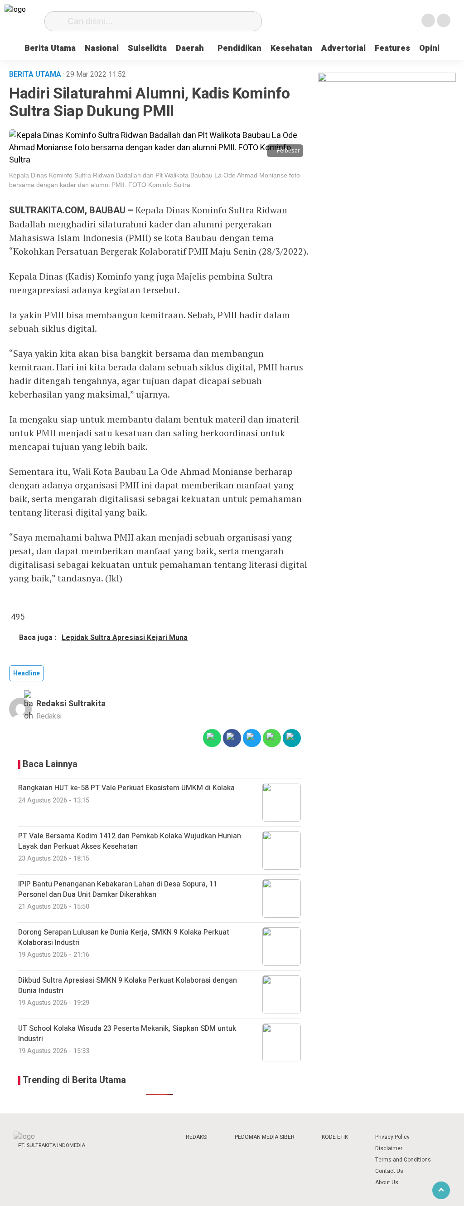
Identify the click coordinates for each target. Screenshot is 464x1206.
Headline (26, 673)
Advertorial (343, 48)
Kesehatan (291, 48)
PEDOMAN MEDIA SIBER (265, 1137)
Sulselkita (147, 48)
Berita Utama (50, 48)
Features (392, 48)
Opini (429, 48)
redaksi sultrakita (71, 704)
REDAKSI (197, 1137)
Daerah (190, 48)
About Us (386, 1182)
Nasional (102, 48)
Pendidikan (239, 48)
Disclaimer (388, 1148)
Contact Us (389, 1171)
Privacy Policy (392, 1137)
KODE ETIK (335, 1137)
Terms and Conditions (403, 1160)
